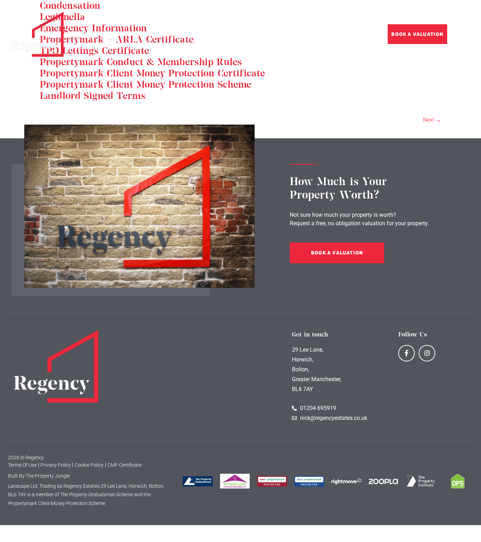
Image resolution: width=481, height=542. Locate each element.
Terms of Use (22, 465)
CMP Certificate (124, 465)
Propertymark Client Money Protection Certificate (152, 73)
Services (226, 34)
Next (432, 119)
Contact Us (318, 34)
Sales (105, 34)
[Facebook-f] (406, 353)
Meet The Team (274, 34)
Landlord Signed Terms (92, 96)
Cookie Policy (89, 465)
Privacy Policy (55, 465)
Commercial (183, 34)
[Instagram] (427, 353)
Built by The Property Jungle (39, 476)
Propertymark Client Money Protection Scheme (145, 85)
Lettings (139, 34)
